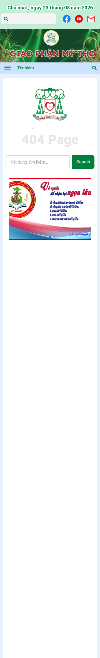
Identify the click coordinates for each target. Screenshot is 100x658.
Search (83, 161)
